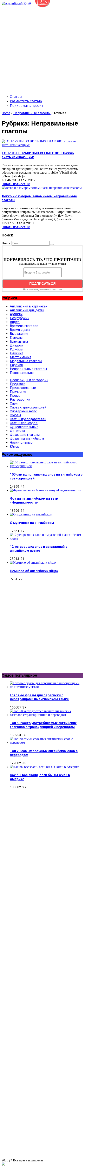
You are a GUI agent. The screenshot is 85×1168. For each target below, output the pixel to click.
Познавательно (22, 373)
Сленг (14, 403)
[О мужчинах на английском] (31, 514)
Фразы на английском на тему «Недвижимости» (34, 500)
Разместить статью (26, 101)
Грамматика (19, 341)
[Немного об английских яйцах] (33, 562)
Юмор (14, 446)
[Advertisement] (42, 47)
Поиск (6, 243)
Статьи (16, 96)
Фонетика (17, 431)
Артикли (16, 314)
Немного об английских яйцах (34, 571)
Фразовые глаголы (25, 435)
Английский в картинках (28, 306)
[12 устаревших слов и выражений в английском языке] (46, 538)
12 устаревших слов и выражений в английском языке (38, 549)
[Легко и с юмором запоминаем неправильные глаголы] (42, 188)
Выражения (19, 334)
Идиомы (16, 349)
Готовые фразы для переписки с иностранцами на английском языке (39, 697)
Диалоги (16, 345)
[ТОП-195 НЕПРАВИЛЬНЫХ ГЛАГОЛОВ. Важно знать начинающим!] (42, 145)
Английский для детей (27, 310)
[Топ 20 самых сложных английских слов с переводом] (46, 742)
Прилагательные (23, 388)
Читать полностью (16, 184)
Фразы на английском (27, 439)
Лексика (16, 353)
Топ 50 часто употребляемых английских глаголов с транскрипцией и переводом (43, 725)
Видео (15, 322)
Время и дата (20, 330)
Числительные (21, 442)
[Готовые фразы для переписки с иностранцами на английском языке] (46, 687)
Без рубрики (19, 318)
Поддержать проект (26, 105)
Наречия (16, 365)
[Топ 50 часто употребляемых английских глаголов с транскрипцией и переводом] (46, 715)
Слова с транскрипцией (28, 407)
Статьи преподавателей (28, 419)
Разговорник (20, 399)
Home (6, 113)
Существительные (24, 427)
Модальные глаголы (26, 361)
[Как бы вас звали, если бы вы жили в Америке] (44, 767)
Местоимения (20, 357)
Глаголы (16, 338)
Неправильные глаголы (32, 113)
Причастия (18, 392)
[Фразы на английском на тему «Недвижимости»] (45, 490)
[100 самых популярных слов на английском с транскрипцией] (46, 466)
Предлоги (17, 384)
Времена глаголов (24, 326)
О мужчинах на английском (32, 523)
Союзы (15, 415)
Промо (15, 396)
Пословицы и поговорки (29, 380)
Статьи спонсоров (24, 423)
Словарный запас (23, 411)
